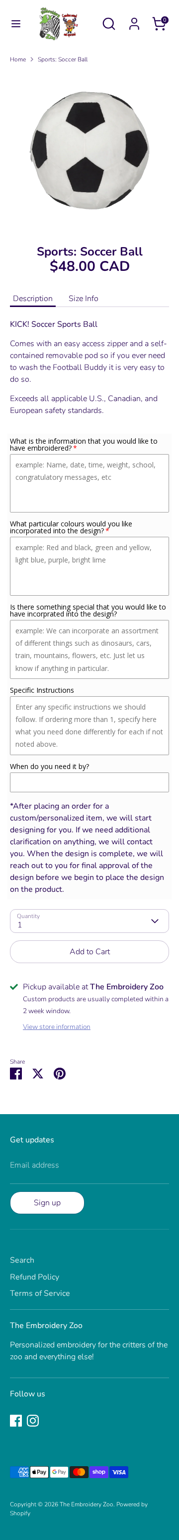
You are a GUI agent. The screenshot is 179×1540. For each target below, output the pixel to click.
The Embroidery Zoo (86, 1504)
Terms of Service (40, 1293)
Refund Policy (34, 1277)
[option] (89, 150)
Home (18, 59)
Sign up (47, 1202)
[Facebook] (16, 1421)
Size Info (83, 298)
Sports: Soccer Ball (63, 59)
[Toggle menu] (11, 24)
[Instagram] (33, 1421)
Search (22, 1260)
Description (33, 298)
